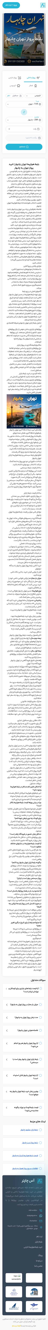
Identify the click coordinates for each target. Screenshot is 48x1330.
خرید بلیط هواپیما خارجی (33, 1247)
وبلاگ (40, 1255)
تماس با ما (38, 1266)
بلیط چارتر (38, 1242)
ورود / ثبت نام (11, 5)
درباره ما (39, 1261)
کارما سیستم (16, 1326)
